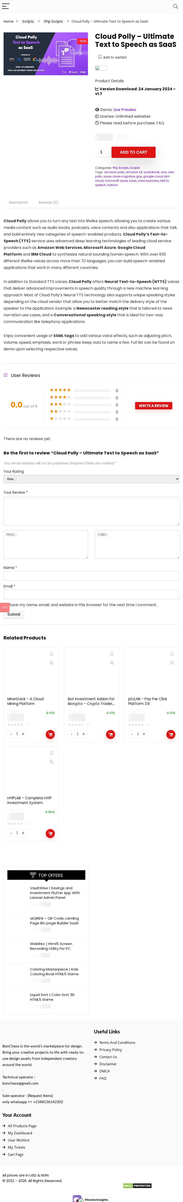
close (124, 592)
